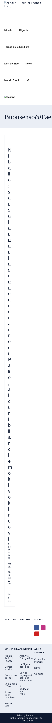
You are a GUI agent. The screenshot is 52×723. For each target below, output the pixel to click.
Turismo (9, 580)
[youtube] (36, 633)
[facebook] (36, 627)
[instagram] (43, 627)
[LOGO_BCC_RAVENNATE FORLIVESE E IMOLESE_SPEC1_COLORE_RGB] (26, 626)
